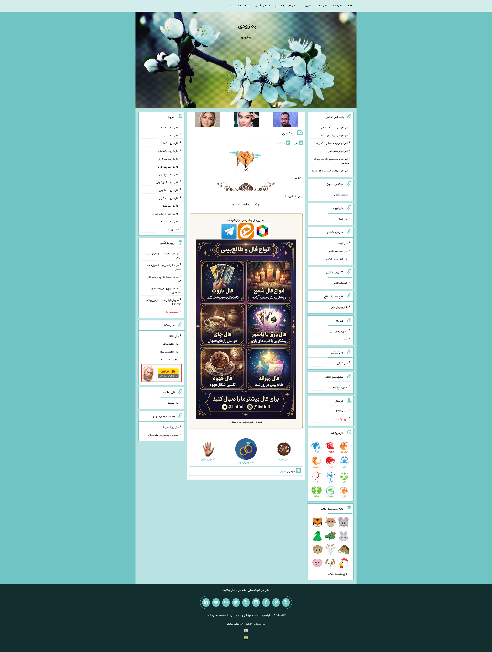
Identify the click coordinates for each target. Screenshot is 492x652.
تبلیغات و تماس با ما (239, 5)
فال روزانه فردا (171, 427)
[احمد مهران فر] (285, 120)
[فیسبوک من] (266, 602)
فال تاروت (322, 5)
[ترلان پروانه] (246, 120)
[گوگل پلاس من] (226, 602)
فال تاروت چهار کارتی (168, 166)
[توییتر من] (236, 602)
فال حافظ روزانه (171, 343)
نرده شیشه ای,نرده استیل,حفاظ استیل (164, 267)
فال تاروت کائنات (170, 143)
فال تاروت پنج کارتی (168, 174)
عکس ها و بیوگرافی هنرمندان (163, 434)
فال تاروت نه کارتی (169, 190)
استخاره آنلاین (262, 5)
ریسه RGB (341, 411)
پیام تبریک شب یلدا (169, 359)
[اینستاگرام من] (256, 602)
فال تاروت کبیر (171, 135)
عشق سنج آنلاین (339, 387)
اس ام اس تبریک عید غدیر (334, 127)
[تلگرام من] (276, 602)
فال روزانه (305, 5)
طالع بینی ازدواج (339, 307)
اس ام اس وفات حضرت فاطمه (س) (329, 170)
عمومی (282, 471)
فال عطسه (173, 402)
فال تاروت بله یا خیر (168, 221)
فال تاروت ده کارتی (169, 197)
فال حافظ (337, 5)
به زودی (247, 25)
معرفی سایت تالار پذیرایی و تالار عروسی (164, 278)
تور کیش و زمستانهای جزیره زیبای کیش (163, 255)
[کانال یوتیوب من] (216, 602)
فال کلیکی (342, 363)
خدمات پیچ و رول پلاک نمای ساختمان (166, 290)
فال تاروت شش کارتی (167, 182)
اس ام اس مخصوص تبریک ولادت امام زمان (332, 160)
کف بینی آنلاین (340, 282)
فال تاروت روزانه (170, 127)
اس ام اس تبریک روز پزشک (333, 135)
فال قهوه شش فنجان (336, 258)
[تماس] (246, 602)
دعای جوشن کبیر (338, 331)
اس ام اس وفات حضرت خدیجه (331, 143)
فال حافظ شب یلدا (169, 351)
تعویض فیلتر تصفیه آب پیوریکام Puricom (163, 302)
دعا (237, 204)
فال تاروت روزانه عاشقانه (165, 213)
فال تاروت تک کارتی (168, 151)
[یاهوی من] (286, 602)
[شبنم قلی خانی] (207, 120)
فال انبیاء (342, 218)
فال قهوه (342, 243)
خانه (350, 5)
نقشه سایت (233, 623)
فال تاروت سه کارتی (168, 158)
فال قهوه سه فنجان (337, 250)
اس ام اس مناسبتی (285, 5)
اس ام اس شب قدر (337, 151)
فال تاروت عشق (170, 205)
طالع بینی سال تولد (337, 573)
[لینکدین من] (206, 602)
